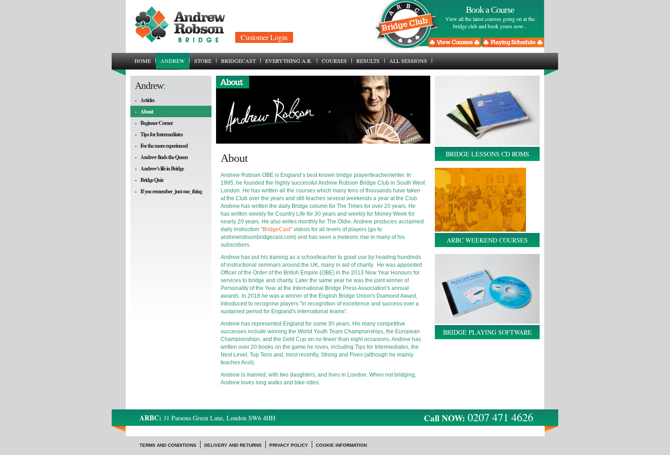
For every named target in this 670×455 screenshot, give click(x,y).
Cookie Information (341, 445)
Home (142, 60)
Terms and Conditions (167, 445)
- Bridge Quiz (149, 180)
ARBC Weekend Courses (487, 240)
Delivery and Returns (233, 445)
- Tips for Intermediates (159, 134)
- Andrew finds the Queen (161, 157)
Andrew (172, 60)
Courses (334, 60)
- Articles (145, 100)
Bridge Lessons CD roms (487, 154)
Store (202, 60)
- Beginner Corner (154, 123)
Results (368, 60)
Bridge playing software (487, 332)
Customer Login (264, 37)
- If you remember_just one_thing (168, 191)
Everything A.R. (288, 60)
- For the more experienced (161, 146)
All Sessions (408, 60)
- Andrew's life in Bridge (159, 168)
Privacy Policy (288, 445)
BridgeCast (238, 60)
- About (144, 111)
